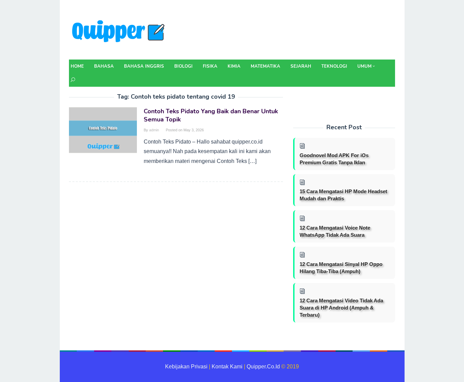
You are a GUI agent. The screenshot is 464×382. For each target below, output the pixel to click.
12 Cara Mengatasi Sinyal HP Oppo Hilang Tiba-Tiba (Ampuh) (341, 267)
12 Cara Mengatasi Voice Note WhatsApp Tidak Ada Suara (335, 231)
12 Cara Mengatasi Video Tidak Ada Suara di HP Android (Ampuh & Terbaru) (341, 308)
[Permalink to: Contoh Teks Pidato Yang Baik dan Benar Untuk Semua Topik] (103, 130)
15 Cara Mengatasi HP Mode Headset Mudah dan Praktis (343, 194)
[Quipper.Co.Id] (120, 32)
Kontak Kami (227, 366)
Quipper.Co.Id (263, 366)
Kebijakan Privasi (186, 366)
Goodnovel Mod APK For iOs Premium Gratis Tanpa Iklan (334, 158)
